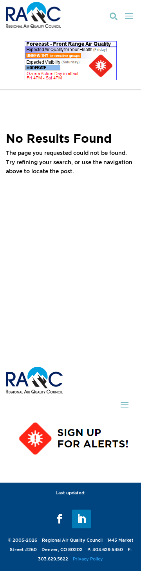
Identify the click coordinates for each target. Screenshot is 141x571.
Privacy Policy (88, 559)
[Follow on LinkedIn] (81, 519)
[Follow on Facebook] (59, 519)
